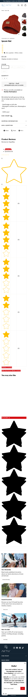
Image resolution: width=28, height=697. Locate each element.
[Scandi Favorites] (14, 590)
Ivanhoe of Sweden (8, 38)
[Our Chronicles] (14, 560)
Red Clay (5, 67)
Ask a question (10, 52)
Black (4, 71)
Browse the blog (6, 579)
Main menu (5, 660)
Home (3, 10)
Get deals (5, 639)
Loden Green (20, 67)
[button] (3, 52)
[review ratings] (2, 49)
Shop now (5, 609)
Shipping (4, 59)
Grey (12, 67)
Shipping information (10, 121)
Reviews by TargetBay (8, 142)
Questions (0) (9, 151)
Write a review (18, 52)
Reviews (6, 418)
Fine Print (5, 656)
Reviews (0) (8, 149)
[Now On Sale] (14, 620)
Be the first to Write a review (12, 371)
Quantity (5, 75)
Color (4, 64)
